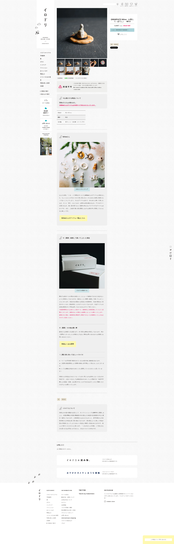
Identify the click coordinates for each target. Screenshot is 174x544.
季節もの (42, 74)
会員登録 (60, 78)
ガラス (42, 61)
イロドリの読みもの (66, 520)
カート (136, 6)
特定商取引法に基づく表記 (68, 510)
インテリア (43, 64)
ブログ (63, 523)
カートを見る (64, 494)
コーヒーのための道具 (52, 515)
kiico (116, 44)
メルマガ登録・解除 (66, 507)
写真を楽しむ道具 (45, 83)
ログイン (122, 6)
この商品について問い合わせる (158, 539)
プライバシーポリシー (67, 512)
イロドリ (40, 494)
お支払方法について (66, 499)
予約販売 (42, 55)
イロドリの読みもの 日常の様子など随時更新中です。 (110, 460)
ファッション (43, 67)
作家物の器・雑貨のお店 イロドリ (45, 18)
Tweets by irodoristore (86, 493)
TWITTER (82, 490)
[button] (69, 33)
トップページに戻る (81, 78)
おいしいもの (43, 70)
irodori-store (111, 501)
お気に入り (123, 34)
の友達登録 (69, 78)
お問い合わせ (64, 515)
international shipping (68, 518)
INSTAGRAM (108, 490)
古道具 (42, 86)
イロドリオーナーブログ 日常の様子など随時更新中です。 (110, 472)
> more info (76, 89)
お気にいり (131, 6)
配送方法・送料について (67, 497)
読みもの (126, 6)
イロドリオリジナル (45, 52)
